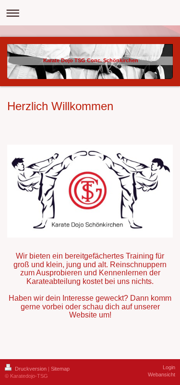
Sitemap (60, 369)
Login (169, 367)
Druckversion (30, 369)
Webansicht (161, 374)
